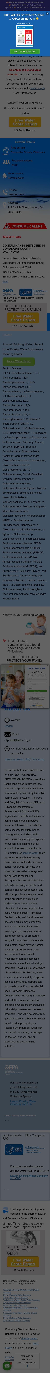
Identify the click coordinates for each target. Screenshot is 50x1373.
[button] (47, 13)
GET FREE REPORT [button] (24, 51)
